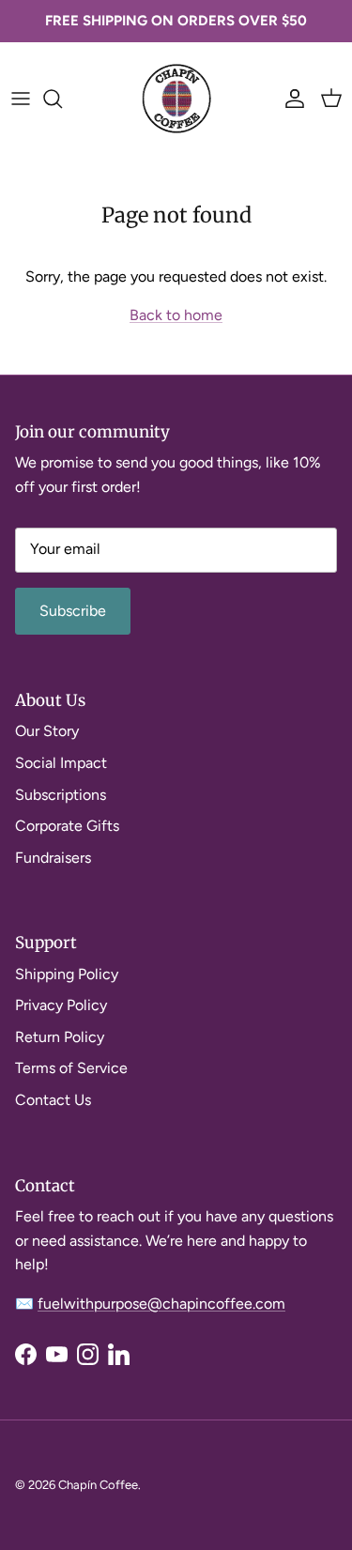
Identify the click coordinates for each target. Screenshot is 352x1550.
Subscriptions (60, 795)
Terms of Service (71, 1068)
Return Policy (59, 1037)
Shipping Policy (66, 974)
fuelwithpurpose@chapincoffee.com (161, 1303)
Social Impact (61, 763)
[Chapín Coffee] (176, 99)
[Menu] (20, 98)
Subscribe (72, 611)
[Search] (62, 98)
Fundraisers (53, 858)
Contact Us (53, 1100)
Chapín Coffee (98, 1485)
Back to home (176, 315)
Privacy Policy (61, 1005)
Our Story (47, 731)
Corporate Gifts (67, 826)
